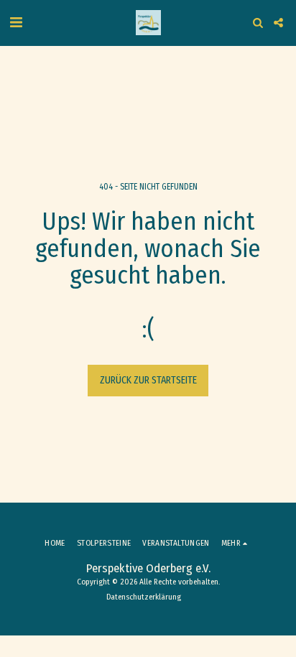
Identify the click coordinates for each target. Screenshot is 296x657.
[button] (16, 22)
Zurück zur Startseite (148, 380)
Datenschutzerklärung (143, 597)
